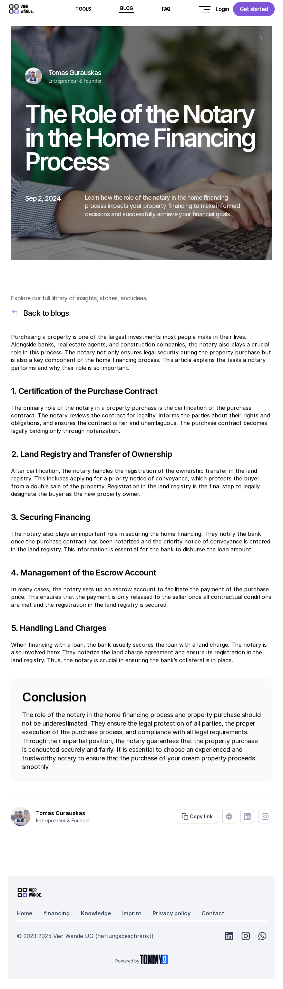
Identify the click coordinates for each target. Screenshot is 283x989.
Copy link (201, 817)
